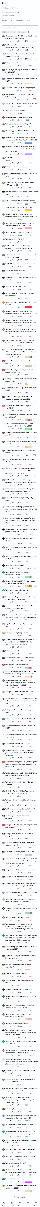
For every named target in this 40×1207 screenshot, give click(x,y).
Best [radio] (4, 32)
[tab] (4, 21)
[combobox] (20, 27)
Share (7, 8)
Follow (16, 8)
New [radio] (14, 32)
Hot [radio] (9, 32)
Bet (35, 41)
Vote (35, 602)
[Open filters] (28, 32)
